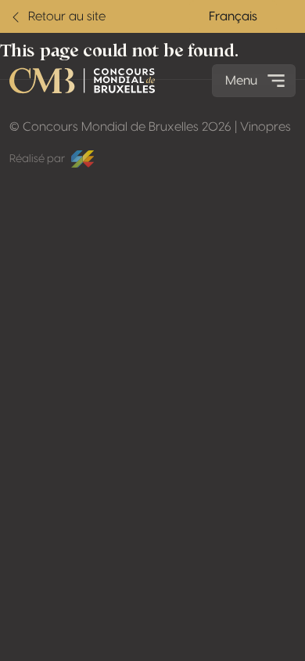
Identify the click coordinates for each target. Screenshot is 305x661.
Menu (241, 80)
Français (233, 16)
